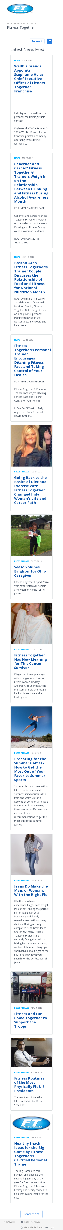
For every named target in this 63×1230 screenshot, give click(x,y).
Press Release (21, 471)
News (17, 60)
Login (51, 1227)
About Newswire (32, 1221)
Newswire (9, 1221)
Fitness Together (21, 27)
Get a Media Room (33, 1227)
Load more (31, 1214)
